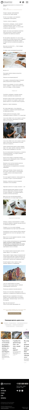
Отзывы (2, 393)
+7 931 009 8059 (22, 383)
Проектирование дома (8, 324)
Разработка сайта (25, 407)
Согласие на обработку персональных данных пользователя (7, 408)
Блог (2, 395)
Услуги (2, 388)
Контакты (3, 398)
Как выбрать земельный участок (10, 326)
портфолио (3, 391)
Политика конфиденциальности (6, 406)
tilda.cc (27, 408)
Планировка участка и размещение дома (18, 324)
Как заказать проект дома (19, 326)
